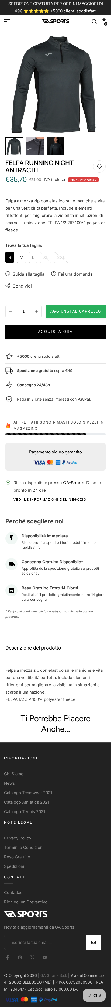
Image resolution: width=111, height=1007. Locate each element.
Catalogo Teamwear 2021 (28, 792)
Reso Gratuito (17, 856)
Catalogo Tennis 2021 (24, 811)
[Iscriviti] (93, 942)
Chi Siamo (13, 773)
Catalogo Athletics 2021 (26, 802)
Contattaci (14, 892)
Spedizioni (14, 866)
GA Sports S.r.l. (53, 975)
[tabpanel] (15, 146)
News (9, 783)
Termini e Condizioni (24, 847)
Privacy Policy (17, 838)
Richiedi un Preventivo (25, 901)
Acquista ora (55, 332)
